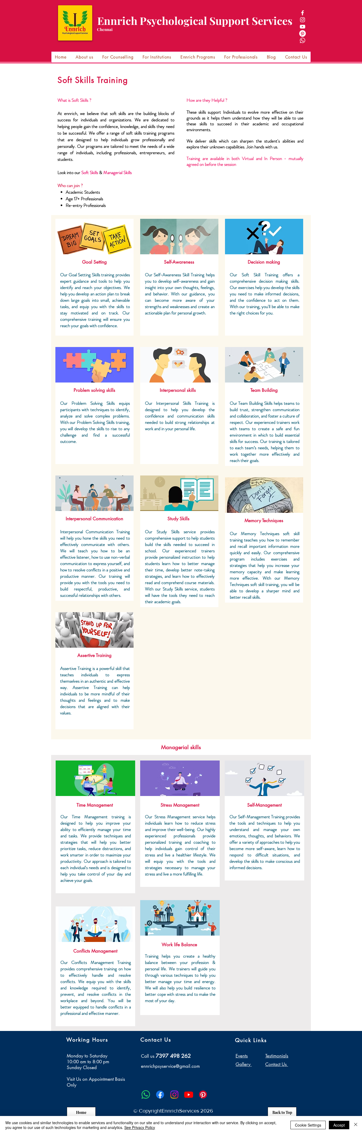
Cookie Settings (308, 1125)
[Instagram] (302, 19)
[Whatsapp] (302, 40)
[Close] (355, 1125)
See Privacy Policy (139, 1127)
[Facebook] (302, 13)
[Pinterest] (302, 33)
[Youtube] (188, 1094)
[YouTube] (302, 26)
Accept (339, 1125)
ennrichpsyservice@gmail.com (170, 1066)
